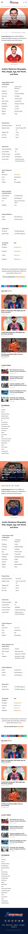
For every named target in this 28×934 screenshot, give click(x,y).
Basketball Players (5, 418)
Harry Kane (17, 174)
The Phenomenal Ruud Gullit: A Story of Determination (12, 355)
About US (16, 925)
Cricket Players (4, 422)
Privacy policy (9, 925)
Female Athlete (4, 424)
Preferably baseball (5, 440)
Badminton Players (5, 414)
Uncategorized (4, 451)
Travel (2, 449)
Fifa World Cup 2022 (5, 426)
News (2, 436)
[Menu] (2, 2)
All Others (3, 409)
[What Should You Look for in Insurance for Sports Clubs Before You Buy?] (4, 371)
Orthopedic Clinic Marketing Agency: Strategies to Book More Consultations (18, 399)
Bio (2, 420)
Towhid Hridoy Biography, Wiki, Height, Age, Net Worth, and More (13, 333)
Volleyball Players (5, 453)
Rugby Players (4, 443)
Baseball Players (4, 416)
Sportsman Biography (5, 6)
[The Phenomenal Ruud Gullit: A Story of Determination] (14, 345)
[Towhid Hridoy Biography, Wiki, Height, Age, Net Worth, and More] (14, 323)
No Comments (21, 24)
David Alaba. (20, 726)
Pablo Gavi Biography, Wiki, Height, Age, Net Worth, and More (13, 311)
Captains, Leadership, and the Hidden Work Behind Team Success (18, 384)
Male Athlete (4, 434)
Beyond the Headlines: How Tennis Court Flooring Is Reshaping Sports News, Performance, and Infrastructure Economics (18, 393)
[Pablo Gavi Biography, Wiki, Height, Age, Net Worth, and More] (14, 302)
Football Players (4, 428)
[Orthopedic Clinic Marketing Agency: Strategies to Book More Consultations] (4, 399)
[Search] (26, 2)
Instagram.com (17, 247)
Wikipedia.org (17, 259)
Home (3, 925)
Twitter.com (17, 255)
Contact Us (14, 926)
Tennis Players (4, 447)
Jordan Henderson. (20, 277)
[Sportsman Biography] (14, 2)
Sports (2, 445)
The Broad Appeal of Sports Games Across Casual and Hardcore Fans (17, 378)
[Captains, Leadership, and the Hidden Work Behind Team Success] (4, 385)
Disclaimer (22, 925)
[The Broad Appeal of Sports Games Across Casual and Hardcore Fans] (4, 378)
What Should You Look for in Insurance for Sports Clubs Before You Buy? (18, 371)
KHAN (7, 24)
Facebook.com (17, 251)
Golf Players (4, 430)
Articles (3, 411)
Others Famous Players (6, 438)
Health (2, 432)
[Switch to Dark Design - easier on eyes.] (24, 2)
